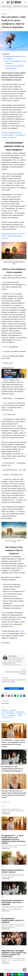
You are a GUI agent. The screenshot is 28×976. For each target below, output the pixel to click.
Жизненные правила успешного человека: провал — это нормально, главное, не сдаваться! (13, 135)
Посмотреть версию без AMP (18, 969)
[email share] (6, 696)
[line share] (18, 696)
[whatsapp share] (15, 696)
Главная (4, 10)
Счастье (4, 831)
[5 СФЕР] (14, 2)
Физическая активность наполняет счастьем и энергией (13, 902)
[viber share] (24, 696)
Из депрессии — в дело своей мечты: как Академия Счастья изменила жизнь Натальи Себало (13, 839)
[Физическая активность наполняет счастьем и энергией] (14, 888)
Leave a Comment (14, 688)
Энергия (25, 6)
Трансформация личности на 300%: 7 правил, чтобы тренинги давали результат (14, 236)
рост (25, 713)
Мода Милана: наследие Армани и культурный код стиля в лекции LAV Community (14, 953)
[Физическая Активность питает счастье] (14, 858)
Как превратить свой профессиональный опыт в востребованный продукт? (12, 769)
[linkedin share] (12, 696)
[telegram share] (21, 696)
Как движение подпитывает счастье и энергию (12, 920)
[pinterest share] (9, 696)
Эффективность (17, 6)
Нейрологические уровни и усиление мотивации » (15, 672)
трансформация (12, 715)
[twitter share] (3, 696)
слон (4, 715)
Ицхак (3, 896)
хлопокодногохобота (7, 717)
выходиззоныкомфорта (8, 712)
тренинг (20, 715)
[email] (5, 974)
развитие (19, 713)
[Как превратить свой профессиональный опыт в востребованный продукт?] (14, 757)
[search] (25, 2)
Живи (3, 866)
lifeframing (13, 710)
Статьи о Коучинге (6, 6)
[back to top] (24, 970)
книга (3, 713)
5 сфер (3, 805)
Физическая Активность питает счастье (13, 871)
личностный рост (10, 713)
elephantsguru (5, 710)
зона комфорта (20, 712)
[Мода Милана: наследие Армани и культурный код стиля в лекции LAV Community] (14, 938)
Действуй (9, 10)
